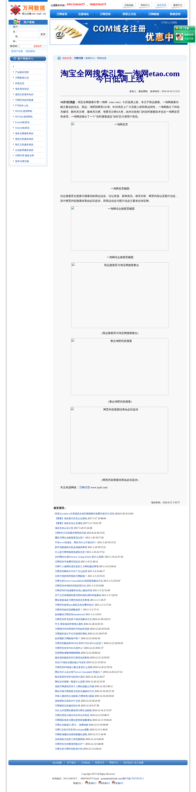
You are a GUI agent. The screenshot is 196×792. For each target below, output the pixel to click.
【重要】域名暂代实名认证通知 (71, 518)
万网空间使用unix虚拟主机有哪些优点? (74, 605)
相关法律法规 (22, 161)
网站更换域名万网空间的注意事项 (72, 600)
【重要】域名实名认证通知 (68, 523)
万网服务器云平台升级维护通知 (71, 633)
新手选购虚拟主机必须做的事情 (71, 547)
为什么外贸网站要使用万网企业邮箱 (73, 710)
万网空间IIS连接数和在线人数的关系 (73, 590)
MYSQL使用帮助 (24, 116)
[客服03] (119, 783)
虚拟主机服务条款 (24, 139)
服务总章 (29, 155)
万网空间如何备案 (24, 100)
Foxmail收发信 (22, 122)
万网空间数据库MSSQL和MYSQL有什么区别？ (79, 643)
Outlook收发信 (22, 127)
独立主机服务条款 (24, 144)
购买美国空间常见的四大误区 (70, 676)
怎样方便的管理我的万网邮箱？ (71, 576)
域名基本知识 (22, 89)
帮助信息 (101, 58)
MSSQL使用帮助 (23, 111)
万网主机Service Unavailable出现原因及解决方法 (79, 581)
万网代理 (19, 155)
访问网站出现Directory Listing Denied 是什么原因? (79, 557)
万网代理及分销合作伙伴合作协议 (72, 715)
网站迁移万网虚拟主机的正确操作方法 (74, 691)
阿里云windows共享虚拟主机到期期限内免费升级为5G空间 (84, 513)
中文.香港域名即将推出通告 (69, 624)
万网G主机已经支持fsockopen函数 (72, 729)
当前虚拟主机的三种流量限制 (70, 739)
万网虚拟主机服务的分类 (67, 705)
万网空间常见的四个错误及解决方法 (73, 619)
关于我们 (71, 762)
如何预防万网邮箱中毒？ (67, 638)
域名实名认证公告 (64, 528)
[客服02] (105, 783)
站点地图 (57, 762)
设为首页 (128, 762)
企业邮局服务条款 (24, 150)
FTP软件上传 (21, 105)
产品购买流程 (22, 72)
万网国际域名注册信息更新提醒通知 (73, 720)
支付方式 (161, 5)
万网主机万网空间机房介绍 (68, 748)
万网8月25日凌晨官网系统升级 (70, 533)
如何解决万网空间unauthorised (70, 614)
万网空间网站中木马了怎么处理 (71, 571)
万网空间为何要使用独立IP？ (70, 744)
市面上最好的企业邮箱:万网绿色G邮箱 (74, 696)
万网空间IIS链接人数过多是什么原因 (73, 667)
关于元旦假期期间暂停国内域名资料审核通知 (78, 595)
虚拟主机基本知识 (24, 94)
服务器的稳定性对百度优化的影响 (72, 657)
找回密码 (30, 51)
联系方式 (99, 762)
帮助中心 (145, 5)
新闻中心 (90, 58)
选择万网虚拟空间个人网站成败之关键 (74, 686)
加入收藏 (138, 762)
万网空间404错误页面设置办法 (70, 585)
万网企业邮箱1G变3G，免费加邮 (71, 724)
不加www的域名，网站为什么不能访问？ (76, 542)
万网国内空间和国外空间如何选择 (72, 628)
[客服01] (92, 783)
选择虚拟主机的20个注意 (67, 700)
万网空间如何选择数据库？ (68, 609)
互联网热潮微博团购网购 (67, 652)
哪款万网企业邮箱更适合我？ (70, 537)
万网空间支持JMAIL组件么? (69, 648)
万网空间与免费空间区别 (67, 561)
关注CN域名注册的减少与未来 (70, 662)
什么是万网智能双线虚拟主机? (70, 552)
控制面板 (129, 5)
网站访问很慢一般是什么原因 (70, 681)
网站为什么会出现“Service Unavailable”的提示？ (78, 672)
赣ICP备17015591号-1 (133, 778)
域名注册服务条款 (24, 133)
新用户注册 (17, 51)
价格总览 (19, 83)
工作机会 (85, 762)
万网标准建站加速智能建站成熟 (71, 734)
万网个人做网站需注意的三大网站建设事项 (77, 566)
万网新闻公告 (22, 77)
